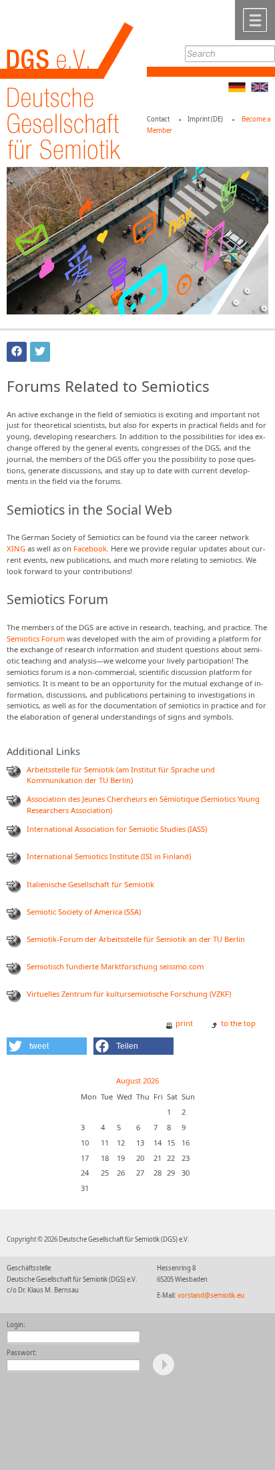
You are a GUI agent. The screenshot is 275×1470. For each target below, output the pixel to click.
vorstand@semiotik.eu (211, 1295)
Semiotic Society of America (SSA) (84, 912)
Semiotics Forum (36, 639)
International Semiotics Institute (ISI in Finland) (109, 856)
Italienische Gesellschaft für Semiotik (90, 884)
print (184, 1023)
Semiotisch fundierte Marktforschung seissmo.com (115, 966)
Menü (255, 20)
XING (16, 548)
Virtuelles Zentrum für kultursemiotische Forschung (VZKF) (129, 994)
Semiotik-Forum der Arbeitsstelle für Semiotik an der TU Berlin (136, 939)
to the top (238, 1023)
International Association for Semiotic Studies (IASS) (117, 829)
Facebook (90, 548)
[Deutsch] (237, 89)
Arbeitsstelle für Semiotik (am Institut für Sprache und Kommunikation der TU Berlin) (121, 775)
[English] (259, 89)
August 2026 (137, 1080)
